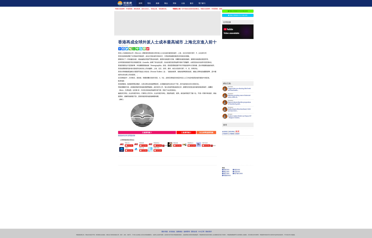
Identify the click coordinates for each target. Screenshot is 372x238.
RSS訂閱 (201, 231)
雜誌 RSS (226, 171)
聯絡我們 (208, 231)
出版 (183, 3)
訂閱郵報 (231, 134)
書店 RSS (226, 173)
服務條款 (179, 231)
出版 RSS (237, 171)
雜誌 (166, 3)
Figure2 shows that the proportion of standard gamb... (239, 103)
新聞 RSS (226, 169)
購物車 (238, 134)
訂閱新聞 (225, 134)
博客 (174, 3)
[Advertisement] (167, 23)
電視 (149, 3)
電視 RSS (237, 169)
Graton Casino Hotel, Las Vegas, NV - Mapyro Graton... (239, 117)
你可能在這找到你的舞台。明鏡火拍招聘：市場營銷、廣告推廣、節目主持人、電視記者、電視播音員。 (195, 9)
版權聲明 (187, 231)
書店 (191, 3)
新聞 (140, 3)
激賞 (237, 131)
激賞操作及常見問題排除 (126, 135)
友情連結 (172, 231)
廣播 (157, 3)
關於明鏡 (165, 231)
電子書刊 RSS (238, 173)
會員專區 (225, 131)
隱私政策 (194, 231)
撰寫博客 (231, 131)
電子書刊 (201, 3)
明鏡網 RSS (227, 175)
